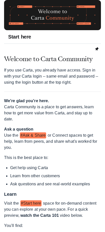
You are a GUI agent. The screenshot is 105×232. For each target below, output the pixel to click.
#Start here (31, 203)
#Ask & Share (33, 135)
